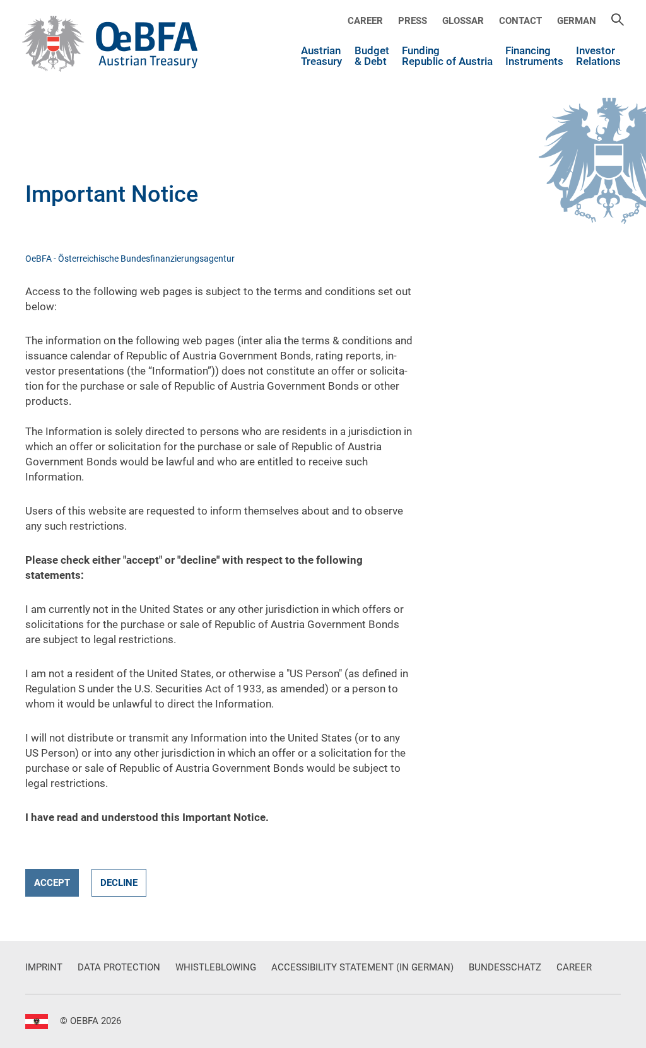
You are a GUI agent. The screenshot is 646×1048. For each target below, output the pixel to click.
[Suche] (617, 20)
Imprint (43, 967)
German (576, 20)
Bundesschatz (505, 967)
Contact (520, 20)
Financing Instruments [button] (534, 56)
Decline (119, 882)
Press (412, 20)
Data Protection (119, 967)
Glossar (463, 20)
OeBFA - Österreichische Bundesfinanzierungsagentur (130, 258)
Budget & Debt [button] (372, 56)
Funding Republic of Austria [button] (447, 56)
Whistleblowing (215, 967)
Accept (52, 882)
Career (365, 20)
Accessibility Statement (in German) (362, 967)
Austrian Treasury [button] (321, 56)
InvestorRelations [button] (598, 56)
